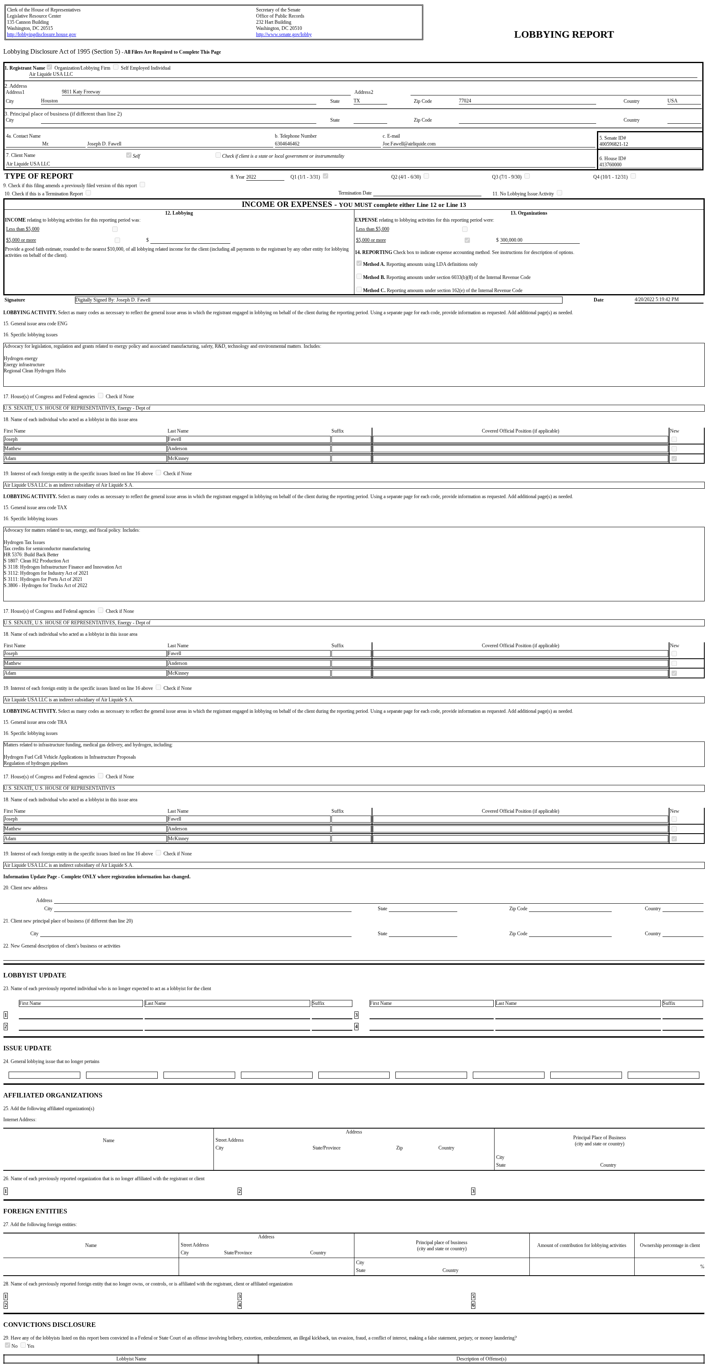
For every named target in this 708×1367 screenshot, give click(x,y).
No (15, 1346)
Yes (30, 1346)
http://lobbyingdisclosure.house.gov (41, 34)
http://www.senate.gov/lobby (284, 34)
